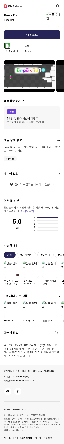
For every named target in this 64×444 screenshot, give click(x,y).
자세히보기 (27, 211)
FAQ (17, 371)
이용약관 (8, 438)
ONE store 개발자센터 (43, 371)
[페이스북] (18, 391)
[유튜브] (8, 391)
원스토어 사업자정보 (13, 409)
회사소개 (26, 371)
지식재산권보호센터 (44, 438)
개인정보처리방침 (23, 438)
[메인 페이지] (13, 6)
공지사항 (8, 371)
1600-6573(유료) (21, 376)
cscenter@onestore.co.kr (22, 380)
